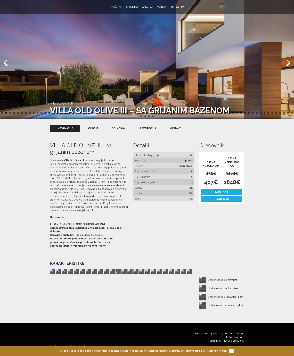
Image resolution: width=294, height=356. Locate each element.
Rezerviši (222, 198)
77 (145, 116)
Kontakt (162, 6)
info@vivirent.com (234, 337)
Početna (116, 6)
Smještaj (132, 6)
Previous (6, 62)
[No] (289, 351)
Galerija (147, 6)
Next (287, 62)
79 (153, 116)
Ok (231, 350)
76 (141, 116)
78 (149, 116)
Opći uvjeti (215, 340)
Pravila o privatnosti (233, 340)
